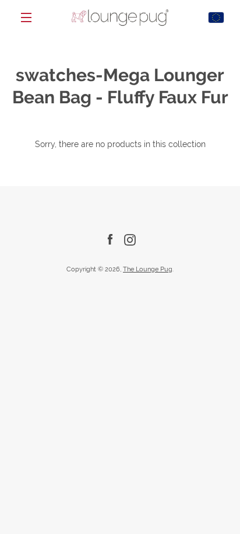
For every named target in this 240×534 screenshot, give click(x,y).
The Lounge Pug (147, 269)
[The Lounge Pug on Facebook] (110, 239)
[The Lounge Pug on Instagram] (130, 239)
